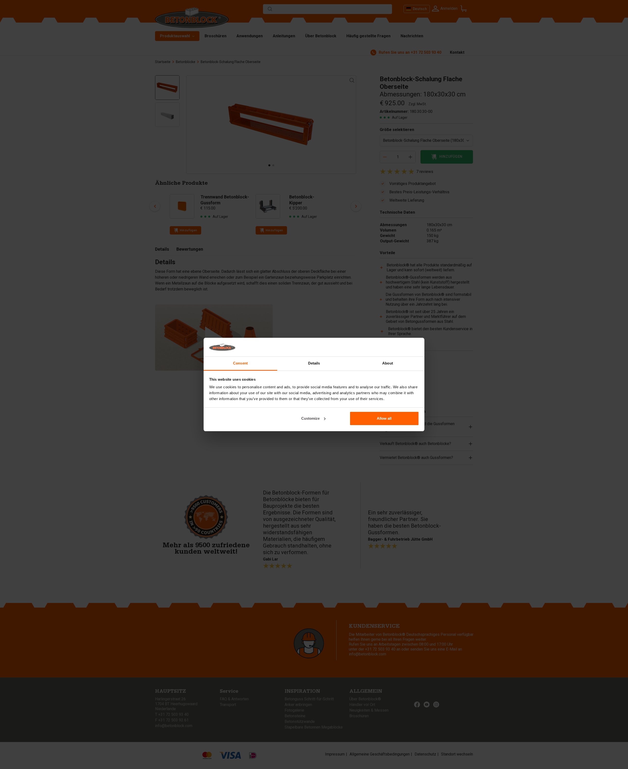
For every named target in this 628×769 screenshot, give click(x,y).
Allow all (384, 418)
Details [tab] (314, 363)
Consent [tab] (240, 363)
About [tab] (387, 363)
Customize (310, 418)
